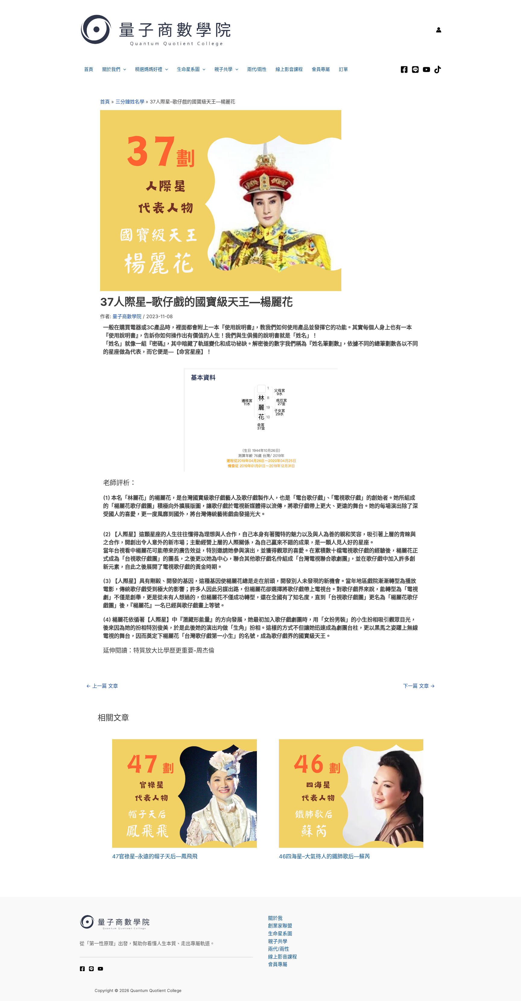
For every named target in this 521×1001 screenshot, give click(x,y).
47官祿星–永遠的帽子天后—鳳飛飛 (154, 856)
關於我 (275, 918)
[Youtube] (426, 69)
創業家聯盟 (280, 926)
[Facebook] (404, 69)
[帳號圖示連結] (438, 30)
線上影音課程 (289, 69)
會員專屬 (321, 69)
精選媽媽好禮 (148, 69)
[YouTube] (100, 968)
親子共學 (223, 69)
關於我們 (111, 69)
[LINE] (415, 69)
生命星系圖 (188, 69)
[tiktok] (437, 69)
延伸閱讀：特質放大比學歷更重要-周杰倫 (158, 650)
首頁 (88, 69)
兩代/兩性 (257, 69)
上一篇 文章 (102, 685)
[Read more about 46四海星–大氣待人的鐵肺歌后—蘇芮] (351, 793)
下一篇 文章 (419, 685)
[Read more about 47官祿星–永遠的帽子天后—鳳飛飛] (184, 793)
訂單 (343, 69)
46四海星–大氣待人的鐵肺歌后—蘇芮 (324, 856)
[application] (123, 69)
